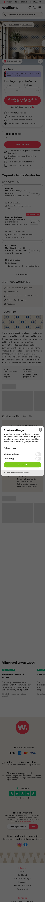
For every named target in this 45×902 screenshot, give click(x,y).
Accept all (22, 465)
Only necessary (10, 448)
